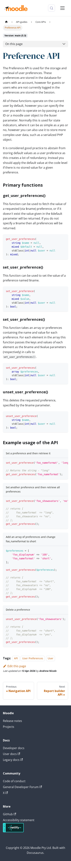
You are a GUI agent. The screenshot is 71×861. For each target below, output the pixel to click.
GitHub (8, 814)
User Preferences (32, 658)
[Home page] (6, 22)
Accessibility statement (18, 820)
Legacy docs (11, 760)
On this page (14, 44)
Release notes (12, 721)
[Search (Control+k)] (51, 8)
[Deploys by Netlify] (13, 831)
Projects (8, 727)
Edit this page (16, 666)
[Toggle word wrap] (57, 462)
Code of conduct (14, 781)
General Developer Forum (21, 787)
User (50, 658)
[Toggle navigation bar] (62, 8)
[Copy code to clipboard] (64, 239)
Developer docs (13, 748)
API (16, 658)
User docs (10, 754)
